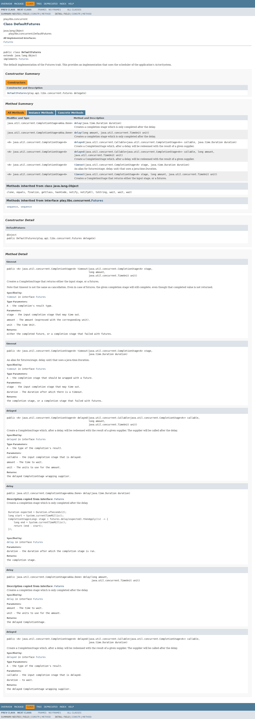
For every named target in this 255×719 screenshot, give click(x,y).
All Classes (74, 9)
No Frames (55, 9)
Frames (42, 9)
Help (71, 4)
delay (77, 123)
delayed (79, 142)
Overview (6, 4)
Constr (35, 14)
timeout (79, 164)
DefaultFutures (17, 93)
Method (46, 14)
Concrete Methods (70, 112)
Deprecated (51, 4)
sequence (12, 206)
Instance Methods (41, 112)
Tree (39, 4)
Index (63, 4)
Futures (8, 42)
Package (19, 4)
